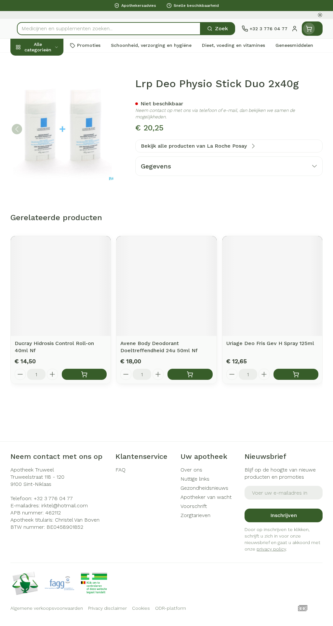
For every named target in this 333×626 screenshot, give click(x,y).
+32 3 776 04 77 (53, 498)
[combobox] (109, 28)
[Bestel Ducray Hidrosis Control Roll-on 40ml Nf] (84, 374)
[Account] (294, 28)
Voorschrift (193, 506)
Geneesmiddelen (52, 197)
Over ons (191, 470)
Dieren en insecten (52, 182)
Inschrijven (283, 515)
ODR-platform (170, 608)
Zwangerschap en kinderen (52, 119)
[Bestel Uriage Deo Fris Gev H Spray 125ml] (295, 374)
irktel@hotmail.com (64, 505)
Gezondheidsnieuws (204, 488)
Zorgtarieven (195, 515)
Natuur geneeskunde (52, 152)
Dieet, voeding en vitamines (52, 99)
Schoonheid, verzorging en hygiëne (52, 78)
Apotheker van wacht (206, 497)
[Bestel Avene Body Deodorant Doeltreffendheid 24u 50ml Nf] (189, 374)
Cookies (141, 608)
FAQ (120, 470)
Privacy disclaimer (107, 608)
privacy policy (271, 549)
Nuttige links (194, 479)
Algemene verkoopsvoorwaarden (46, 608)
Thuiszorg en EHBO (52, 167)
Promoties (29, 61)
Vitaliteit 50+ (52, 137)
